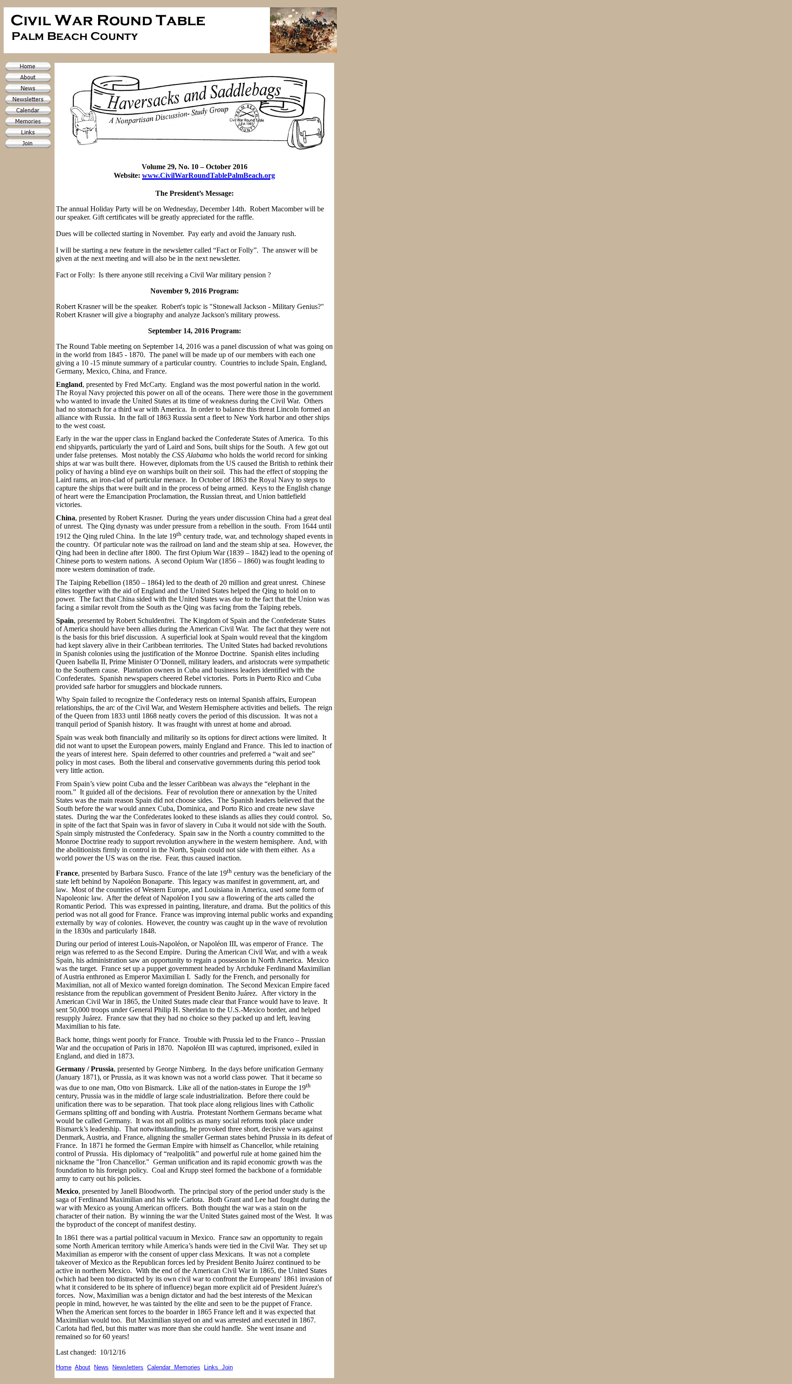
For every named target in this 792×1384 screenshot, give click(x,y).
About (82, 1367)
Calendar (160, 1367)
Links (213, 1367)
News (101, 1367)
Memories (187, 1367)
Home (64, 1367)
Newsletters (127, 1367)
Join (227, 1367)
